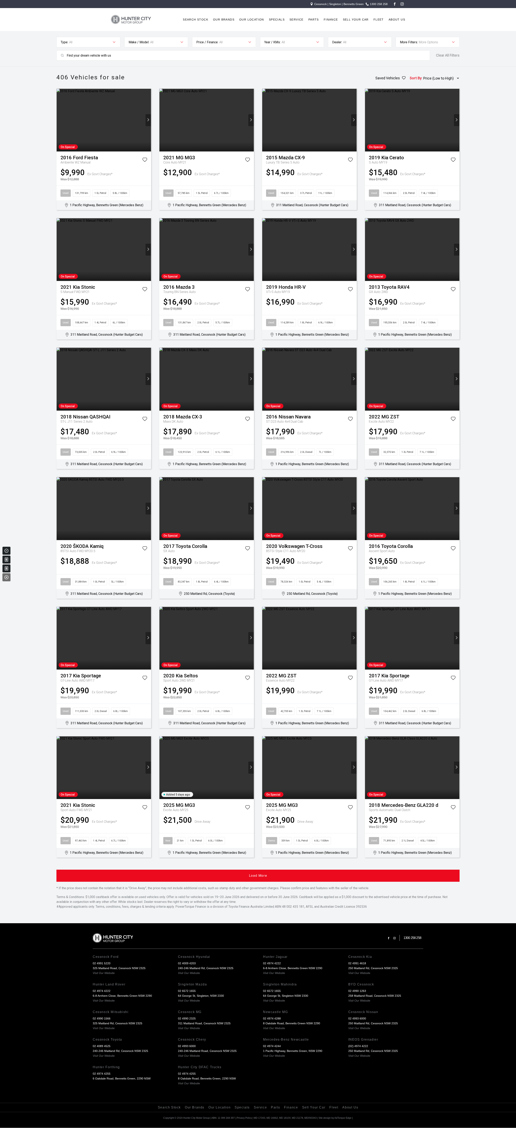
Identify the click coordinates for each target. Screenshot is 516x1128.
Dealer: (337, 42)
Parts (313, 19)
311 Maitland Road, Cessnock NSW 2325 (204, 1023)
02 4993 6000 (357, 1018)
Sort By (416, 78)
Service (296, 19)
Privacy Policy (244, 1118)
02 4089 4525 (101, 1046)
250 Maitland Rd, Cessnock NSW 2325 (373, 968)
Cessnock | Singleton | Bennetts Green (339, 4)
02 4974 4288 (272, 1018)
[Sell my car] (6, 560)
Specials (277, 19)
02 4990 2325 (187, 1018)
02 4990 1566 (101, 1018)
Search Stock (195, 19)
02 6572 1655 (187, 990)
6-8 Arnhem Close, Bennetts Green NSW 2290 (292, 968)
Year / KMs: (272, 42)
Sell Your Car (356, 19)
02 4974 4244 (272, 1046)
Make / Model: (139, 42)
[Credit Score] (6, 551)
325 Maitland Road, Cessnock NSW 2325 (119, 968)
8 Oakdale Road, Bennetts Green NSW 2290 (291, 1023)
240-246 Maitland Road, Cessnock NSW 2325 (207, 1050)
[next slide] (148, 120)
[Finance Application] (6, 568)
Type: (64, 42)
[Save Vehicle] (144, 160)
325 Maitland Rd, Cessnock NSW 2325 (117, 1023)
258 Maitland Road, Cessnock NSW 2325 (374, 995)
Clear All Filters (448, 55)
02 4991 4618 (357, 963)
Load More (258, 876)
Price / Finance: (207, 42)
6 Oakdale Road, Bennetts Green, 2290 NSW (122, 1078)
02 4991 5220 (101, 963)
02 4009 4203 (187, 963)
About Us (397, 19)
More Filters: (409, 42)
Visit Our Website (104, 973)
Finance (331, 19)
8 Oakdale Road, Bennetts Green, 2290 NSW (207, 1078)
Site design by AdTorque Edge (335, 1118)
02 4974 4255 (101, 1073)
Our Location (251, 19)
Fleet (378, 19)
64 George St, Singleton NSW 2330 (285, 995)
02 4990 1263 (357, 990)
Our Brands (223, 19)
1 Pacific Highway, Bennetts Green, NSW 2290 (292, 1050)
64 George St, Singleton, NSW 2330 (201, 995)
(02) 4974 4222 (358, 1046)
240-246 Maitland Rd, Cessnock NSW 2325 (205, 968)
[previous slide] (59, 120)
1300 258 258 (379, 4)
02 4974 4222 (272, 963)
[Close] (6, 577)
